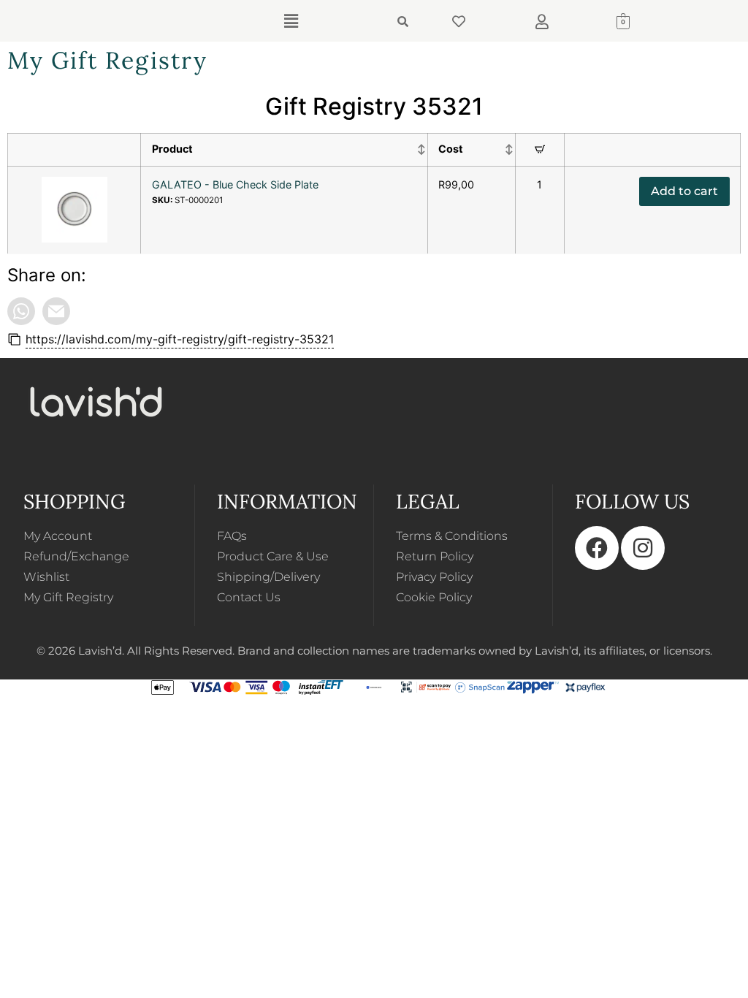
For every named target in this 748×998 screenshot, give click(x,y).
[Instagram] (643, 548)
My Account (57, 536)
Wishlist (46, 577)
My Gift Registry (68, 597)
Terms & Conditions (452, 536)
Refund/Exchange (76, 556)
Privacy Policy (434, 577)
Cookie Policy (434, 597)
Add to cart (684, 191)
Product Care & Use (273, 556)
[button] (290, 20)
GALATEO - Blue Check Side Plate (235, 184)
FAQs (232, 536)
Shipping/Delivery (268, 577)
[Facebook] (597, 548)
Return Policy (434, 556)
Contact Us (248, 597)
